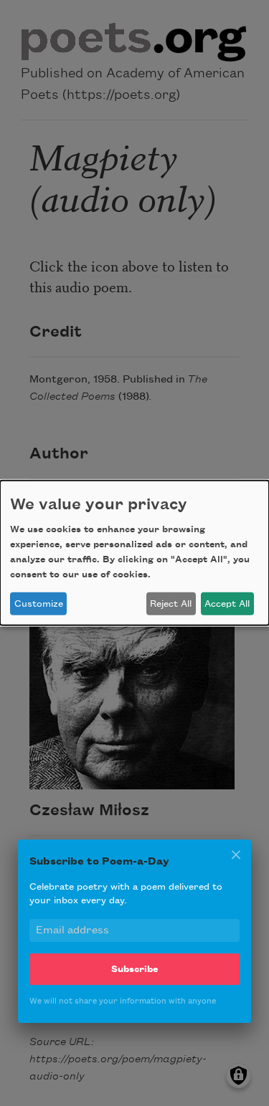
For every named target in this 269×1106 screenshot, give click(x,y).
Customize (38, 604)
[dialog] (134, 553)
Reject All (171, 604)
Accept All (227, 604)
